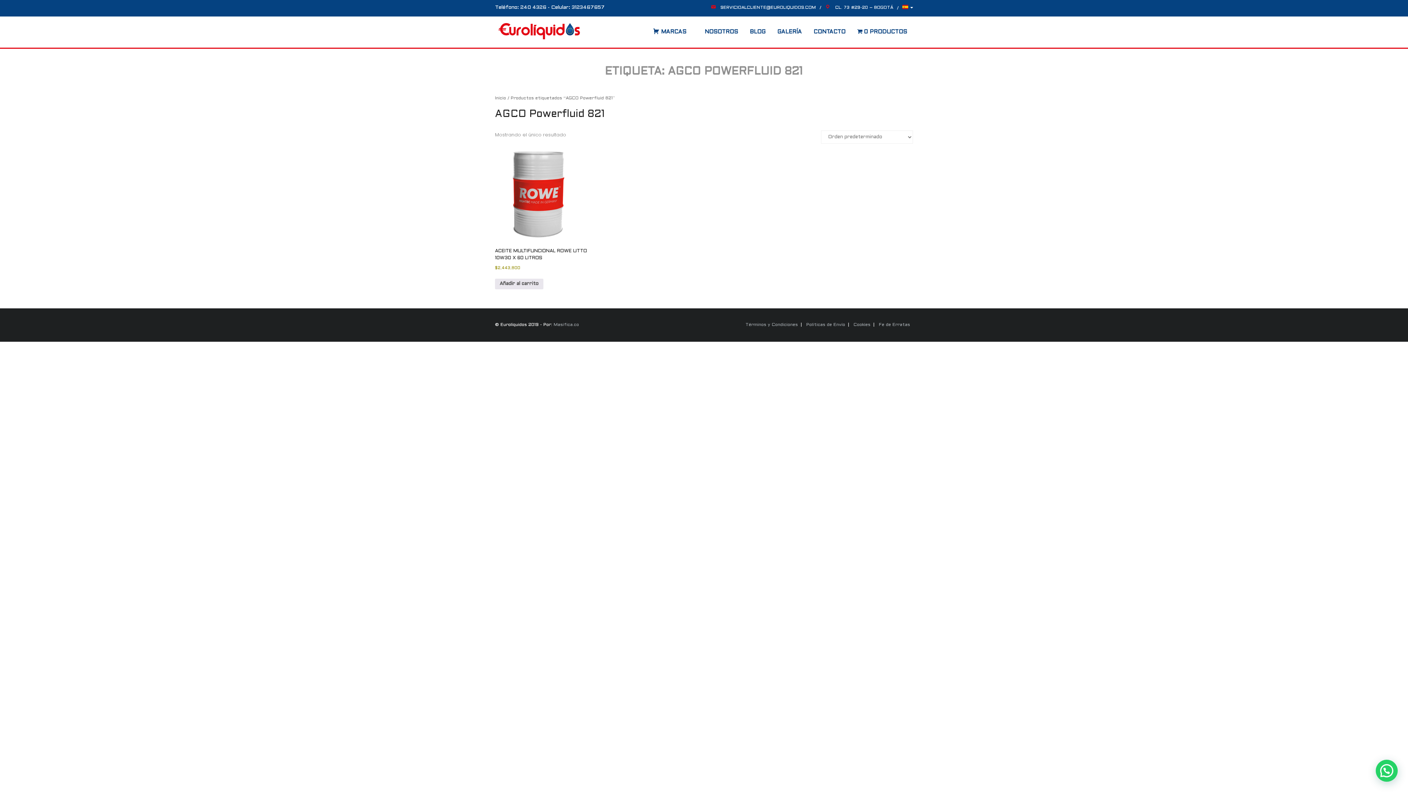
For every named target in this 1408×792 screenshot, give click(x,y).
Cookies (862, 325)
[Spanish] (907, 9)
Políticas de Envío (825, 325)
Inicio (500, 98)
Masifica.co (566, 325)
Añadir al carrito (519, 284)
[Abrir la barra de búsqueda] (646, 29)
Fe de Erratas (894, 325)
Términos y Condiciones (771, 325)
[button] (1387, 771)
